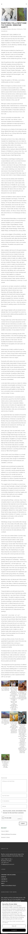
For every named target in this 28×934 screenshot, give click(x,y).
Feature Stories (6, 29)
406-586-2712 (5, 862)
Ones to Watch (5, 831)
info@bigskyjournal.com (7, 864)
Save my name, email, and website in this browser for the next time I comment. (14, 811)
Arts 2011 (14, 29)
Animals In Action (5, 837)
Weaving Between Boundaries (8, 834)
